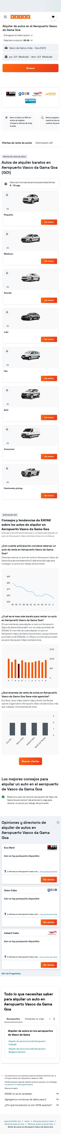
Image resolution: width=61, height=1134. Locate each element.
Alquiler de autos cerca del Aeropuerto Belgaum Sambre (27, 1050)
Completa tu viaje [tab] (34, 1018)
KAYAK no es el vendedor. (18, 1093)
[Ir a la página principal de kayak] (20, 17)
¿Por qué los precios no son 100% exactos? (28, 1105)
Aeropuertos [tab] (13, 1018)
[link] (30, 761)
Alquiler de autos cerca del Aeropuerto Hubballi (27, 1043)
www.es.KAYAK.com (12, 1121)
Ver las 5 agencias (11, 973)
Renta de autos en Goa (14, 1124)
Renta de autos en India (43, 1121)
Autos (27, 1121)
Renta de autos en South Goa (40, 1124)
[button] (5, 16)
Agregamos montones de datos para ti (25, 1099)
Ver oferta (49, 222)
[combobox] (18, 35)
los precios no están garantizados (19, 1084)
